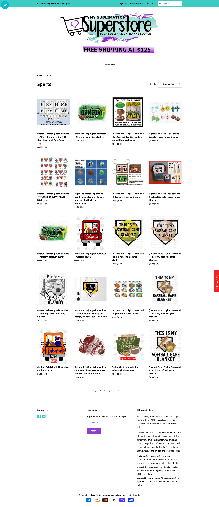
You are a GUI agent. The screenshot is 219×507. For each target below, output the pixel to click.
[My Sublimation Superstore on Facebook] (39, 417)
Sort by (153, 84)
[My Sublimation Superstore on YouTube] (44, 417)
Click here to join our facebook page (53, 3)
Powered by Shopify (131, 494)
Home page (109, 64)
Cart (152, 3)
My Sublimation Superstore (108, 494)
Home (39, 75)
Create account (136, 3)
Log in (121, 3)
